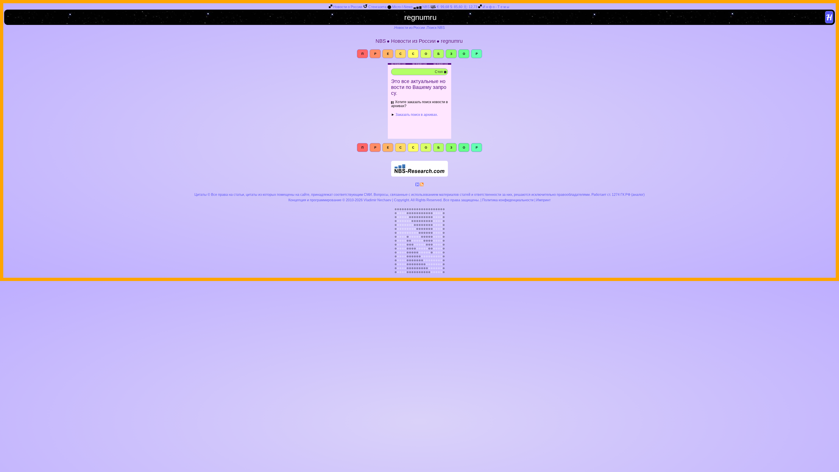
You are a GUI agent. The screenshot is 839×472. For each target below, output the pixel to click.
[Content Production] (417, 185)
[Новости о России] (330, 7)
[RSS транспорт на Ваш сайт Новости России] (421, 185)
